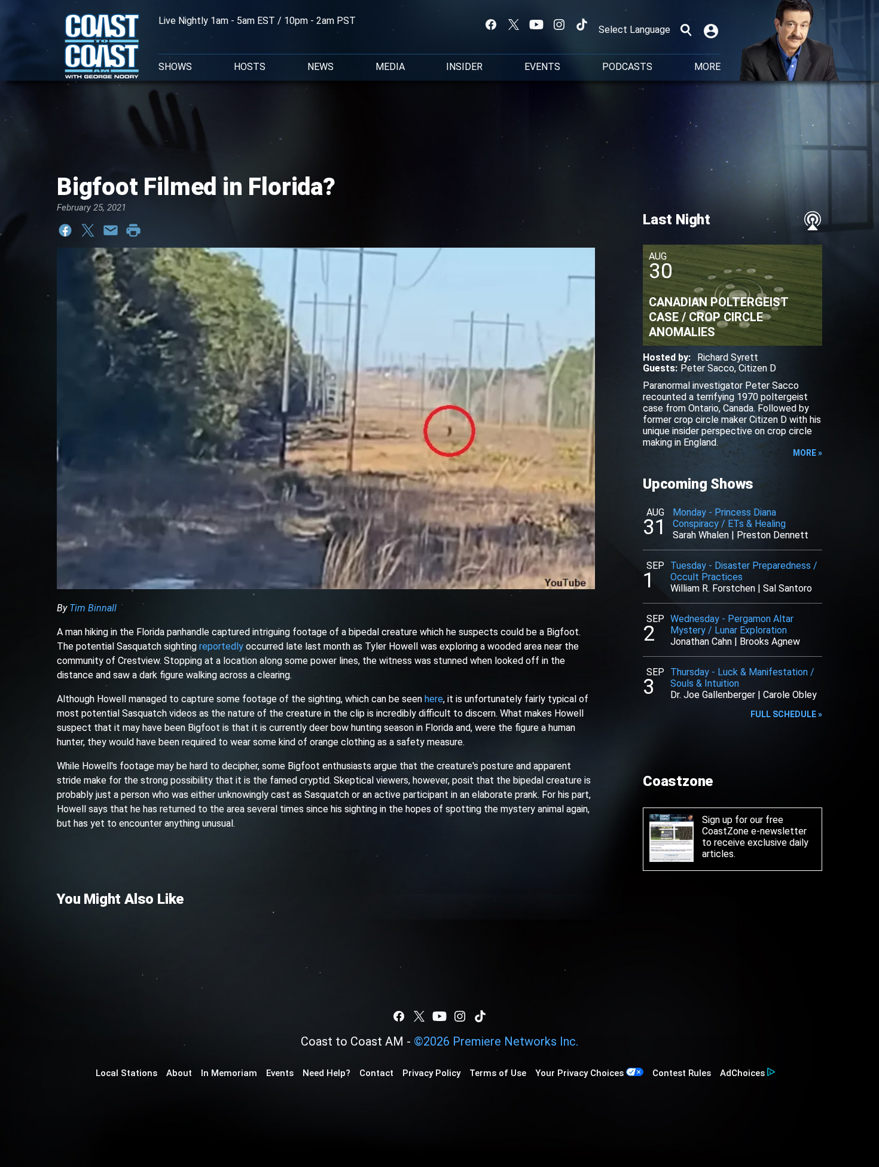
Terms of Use (497, 1073)
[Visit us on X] (513, 24)
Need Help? (326, 1073)
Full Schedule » (786, 714)
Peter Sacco (707, 368)
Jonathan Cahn (701, 641)
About (179, 1073)
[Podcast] (812, 220)
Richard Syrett (727, 357)
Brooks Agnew (770, 641)
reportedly (221, 646)
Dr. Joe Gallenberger (712, 694)
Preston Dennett (772, 535)
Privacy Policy (431, 1073)
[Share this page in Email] (110, 230)
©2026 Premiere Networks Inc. (496, 1041)
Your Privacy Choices (579, 1073)
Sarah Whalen (701, 535)
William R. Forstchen (712, 588)
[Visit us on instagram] (559, 24)
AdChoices (742, 1073)
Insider (464, 67)
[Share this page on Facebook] (65, 230)
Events (542, 67)
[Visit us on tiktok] (582, 24)
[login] (712, 30)
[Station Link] (102, 47)
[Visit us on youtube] (536, 24)
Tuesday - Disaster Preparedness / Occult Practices (743, 571)
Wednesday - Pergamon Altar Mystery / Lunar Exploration (731, 624)
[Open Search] (685, 29)
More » (807, 453)
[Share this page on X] (88, 230)
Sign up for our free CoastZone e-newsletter (754, 825)
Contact (376, 1073)
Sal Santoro (787, 588)
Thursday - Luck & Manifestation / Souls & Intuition (742, 677)
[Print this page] (133, 230)
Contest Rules (681, 1073)
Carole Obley (790, 694)
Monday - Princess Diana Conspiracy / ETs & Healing (729, 518)
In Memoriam (229, 1073)
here (434, 699)
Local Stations (126, 1073)
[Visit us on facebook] (491, 24)
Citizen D (757, 368)
